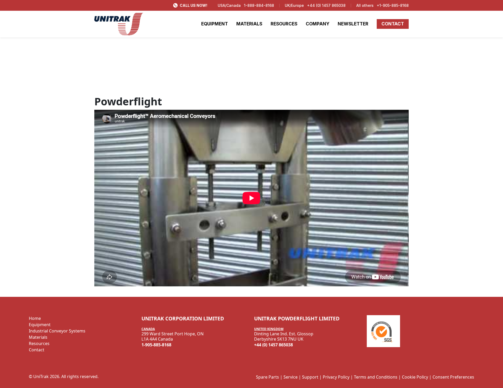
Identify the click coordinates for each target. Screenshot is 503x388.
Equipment (40, 324)
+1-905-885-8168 (393, 5)
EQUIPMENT (214, 23)
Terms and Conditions (375, 377)
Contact (36, 350)
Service (290, 377)
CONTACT (392, 23)
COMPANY (317, 23)
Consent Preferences (453, 377)
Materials (38, 337)
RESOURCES (284, 23)
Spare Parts (267, 377)
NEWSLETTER (353, 23)
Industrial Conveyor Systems (57, 331)
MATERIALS (249, 23)
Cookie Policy (415, 377)
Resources (39, 343)
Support (310, 377)
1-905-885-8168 (156, 345)
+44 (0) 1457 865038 (326, 5)
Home (35, 318)
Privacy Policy (336, 377)
